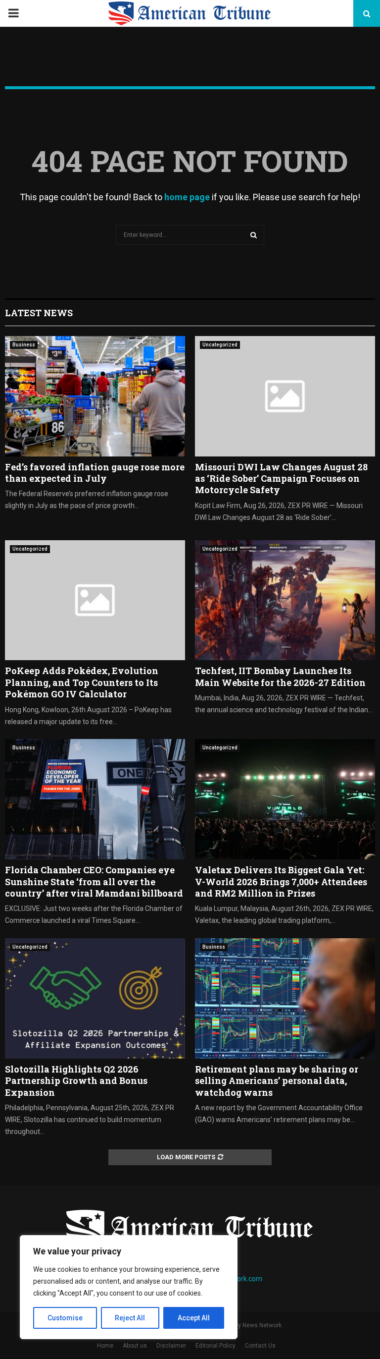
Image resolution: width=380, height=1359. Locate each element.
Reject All (130, 1318)
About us (135, 1345)
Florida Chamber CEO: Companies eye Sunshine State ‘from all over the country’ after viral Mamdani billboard (94, 881)
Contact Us (260, 1345)
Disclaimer (171, 1345)
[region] (129, 1287)
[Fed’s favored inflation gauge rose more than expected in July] (95, 396)
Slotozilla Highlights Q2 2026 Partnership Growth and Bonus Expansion (76, 1080)
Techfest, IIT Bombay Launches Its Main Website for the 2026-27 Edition (280, 676)
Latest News (39, 313)
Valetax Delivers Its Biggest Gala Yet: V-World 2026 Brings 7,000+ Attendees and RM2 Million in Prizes (281, 881)
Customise (65, 1318)
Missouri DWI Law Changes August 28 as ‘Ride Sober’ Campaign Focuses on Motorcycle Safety (281, 478)
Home (105, 1345)
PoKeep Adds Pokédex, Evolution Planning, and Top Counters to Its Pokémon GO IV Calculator (81, 682)
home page (187, 197)
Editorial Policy (215, 1345)
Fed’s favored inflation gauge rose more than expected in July (95, 472)
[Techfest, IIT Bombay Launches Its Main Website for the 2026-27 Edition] (285, 600)
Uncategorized (220, 344)
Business (23, 344)
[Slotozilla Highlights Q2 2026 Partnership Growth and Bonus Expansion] (95, 998)
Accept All (194, 1318)
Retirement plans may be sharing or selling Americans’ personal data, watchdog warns (276, 1080)
